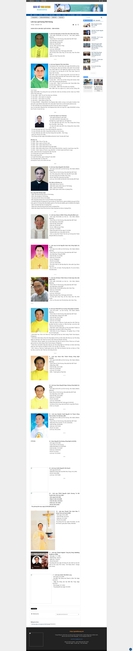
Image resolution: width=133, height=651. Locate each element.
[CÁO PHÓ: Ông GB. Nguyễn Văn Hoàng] (86, 32)
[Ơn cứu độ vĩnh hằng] (86, 67)
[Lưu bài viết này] (78, 24)
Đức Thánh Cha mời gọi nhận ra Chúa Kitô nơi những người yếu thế (96, 54)
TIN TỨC (40, 14)
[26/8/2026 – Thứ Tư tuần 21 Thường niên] (86, 39)
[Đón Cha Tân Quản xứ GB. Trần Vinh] (87, 82)
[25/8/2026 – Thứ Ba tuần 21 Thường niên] (86, 61)
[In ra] (76, 24)
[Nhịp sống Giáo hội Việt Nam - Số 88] (86, 25)
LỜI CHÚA (46, 14)
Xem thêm (93, 73)
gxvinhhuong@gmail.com (77, 639)
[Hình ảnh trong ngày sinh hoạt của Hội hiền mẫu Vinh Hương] (98, 88)
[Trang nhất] (31, 15)
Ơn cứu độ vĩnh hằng (96, 66)
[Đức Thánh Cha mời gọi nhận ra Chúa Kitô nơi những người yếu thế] (86, 54)
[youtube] (102, 1)
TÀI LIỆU (63, 14)
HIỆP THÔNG (52, 14)
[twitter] (100, 1)
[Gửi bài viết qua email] (73, 24)
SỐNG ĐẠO (58, 14)
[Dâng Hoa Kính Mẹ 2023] (98, 82)
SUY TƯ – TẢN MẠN (70, 14)
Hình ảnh (86, 77)
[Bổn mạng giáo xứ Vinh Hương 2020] (87, 89)
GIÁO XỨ (35, 14)
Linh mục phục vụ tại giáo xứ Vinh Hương (40, 624)
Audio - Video (79, 14)
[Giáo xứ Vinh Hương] (41, 7)
